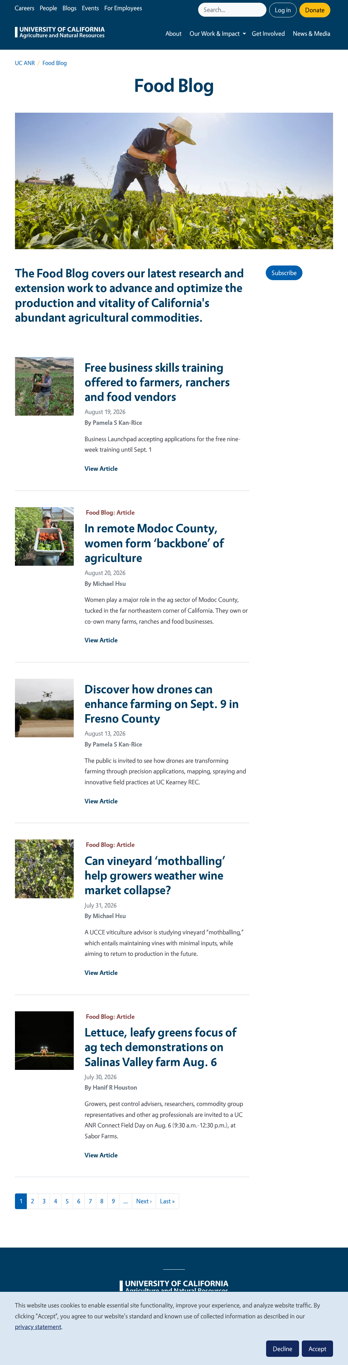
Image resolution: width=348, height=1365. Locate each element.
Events (90, 8)
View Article (101, 468)
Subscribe (284, 273)
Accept (317, 1349)
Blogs (69, 8)
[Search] (262, 10)
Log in (283, 10)
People (48, 8)
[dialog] (174, 1328)
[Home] (60, 33)
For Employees (123, 8)
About (173, 33)
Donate (315, 10)
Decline (282, 1349)
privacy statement (38, 1326)
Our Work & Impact (215, 33)
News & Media (311, 33)
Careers (24, 8)
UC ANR (25, 62)
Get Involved (268, 33)
